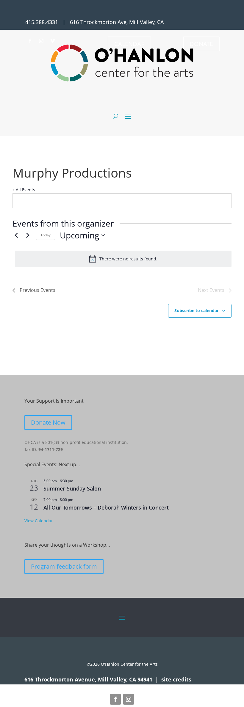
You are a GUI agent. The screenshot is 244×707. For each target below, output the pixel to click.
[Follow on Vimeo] (52, 41)
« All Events (23, 189)
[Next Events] (27, 235)
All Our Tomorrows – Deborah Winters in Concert (106, 507)
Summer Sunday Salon (72, 488)
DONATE (201, 44)
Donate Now (48, 422)
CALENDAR (129, 44)
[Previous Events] (16, 235)
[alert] (123, 259)
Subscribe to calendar (196, 310)
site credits (176, 679)
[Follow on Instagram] (41, 41)
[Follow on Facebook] (29, 41)
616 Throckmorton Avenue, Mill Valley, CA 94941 (88, 679)
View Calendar (38, 520)
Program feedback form (64, 566)
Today (45, 235)
